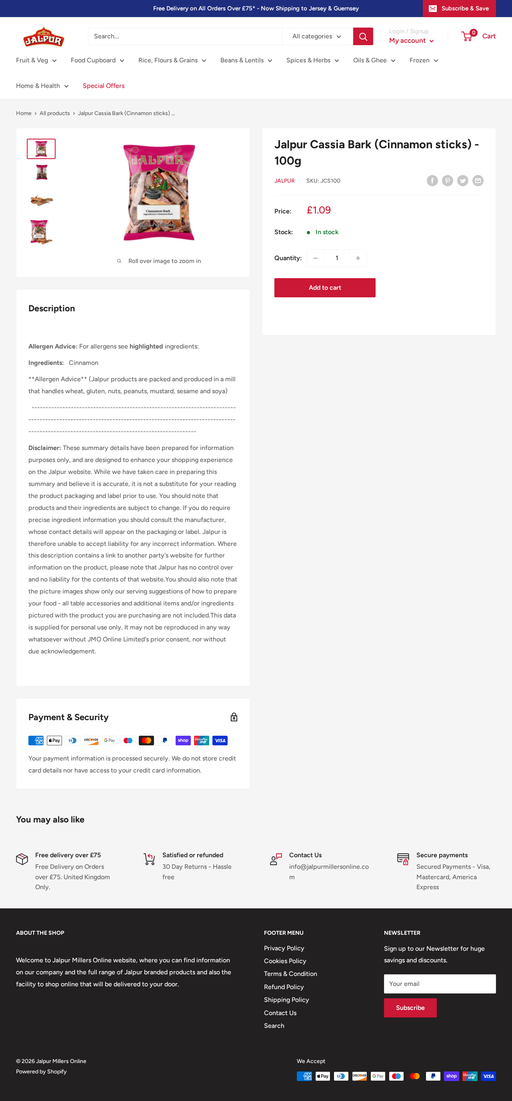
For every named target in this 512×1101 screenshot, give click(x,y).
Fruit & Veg (32, 60)
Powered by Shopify (41, 1071)
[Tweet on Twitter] (462, 180)
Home (24, 113)
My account (408, 40)
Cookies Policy (285, 961)
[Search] (363, 36)
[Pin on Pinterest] (447, 180)
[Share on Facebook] (432, 180)
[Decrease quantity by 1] (315, 258)
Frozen (420, 60)
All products (55, 113)
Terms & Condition (290, 974)
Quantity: (288, 258)
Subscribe (410, 1007)
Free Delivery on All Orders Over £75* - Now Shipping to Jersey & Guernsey (256, 8)
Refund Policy (284, 987)
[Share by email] (478, 180)
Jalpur (284, 180)
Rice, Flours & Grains (168, 60)
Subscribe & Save (465, 8)
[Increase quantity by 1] (358, 258)
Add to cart (325, 287)
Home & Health (38, 86)
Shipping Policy (286, 999)
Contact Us (280, 1013)
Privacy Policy (284, 948)
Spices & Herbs (308, 60)
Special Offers (103, 86)
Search (274, 1025)
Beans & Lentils (242, 60)
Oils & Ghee (370, 60)
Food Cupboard (93, 60)
